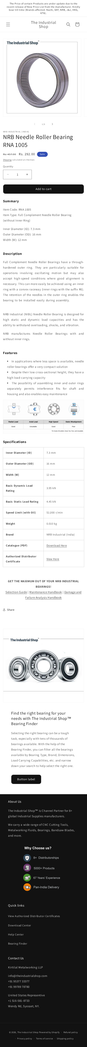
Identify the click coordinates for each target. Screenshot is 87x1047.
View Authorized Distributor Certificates (34, 916)
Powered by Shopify (49, 1032)
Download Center (19, 925)
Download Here (57, 545)
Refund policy (71, 1032)
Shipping (7, 159)
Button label (26, 779)
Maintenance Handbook (45, 592)
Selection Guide (16, 592)
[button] (8, 24)
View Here (53, 559)
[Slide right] (52, 124)
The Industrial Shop (27, 1032)
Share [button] (11, 610)
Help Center (16, 934)
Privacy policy (24, 1038)
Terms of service (44, 1038)
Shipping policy (65, 1038)
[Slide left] (34, 124)
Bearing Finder (17, 943)
